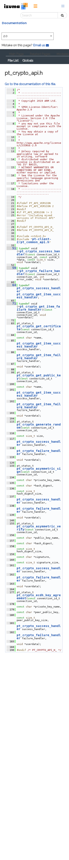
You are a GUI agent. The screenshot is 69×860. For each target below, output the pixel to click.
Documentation (14, 23)
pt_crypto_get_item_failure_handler (38, 308)
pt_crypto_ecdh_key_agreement (39, 596)
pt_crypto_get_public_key (39, 377)
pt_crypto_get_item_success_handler (39, 295)
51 (11, 248)
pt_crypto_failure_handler (38, 272)
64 (11, 285)
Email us (39, 45)
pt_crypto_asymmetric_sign (39, 470)
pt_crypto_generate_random (39, 426)
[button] (63, 6)
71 (11, 303)
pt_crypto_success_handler (38, 252)
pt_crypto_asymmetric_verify (39, 528)
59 (11, 268)
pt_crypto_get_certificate (39, 327)
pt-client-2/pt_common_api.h (34, 240)
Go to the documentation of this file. (30, 84)
